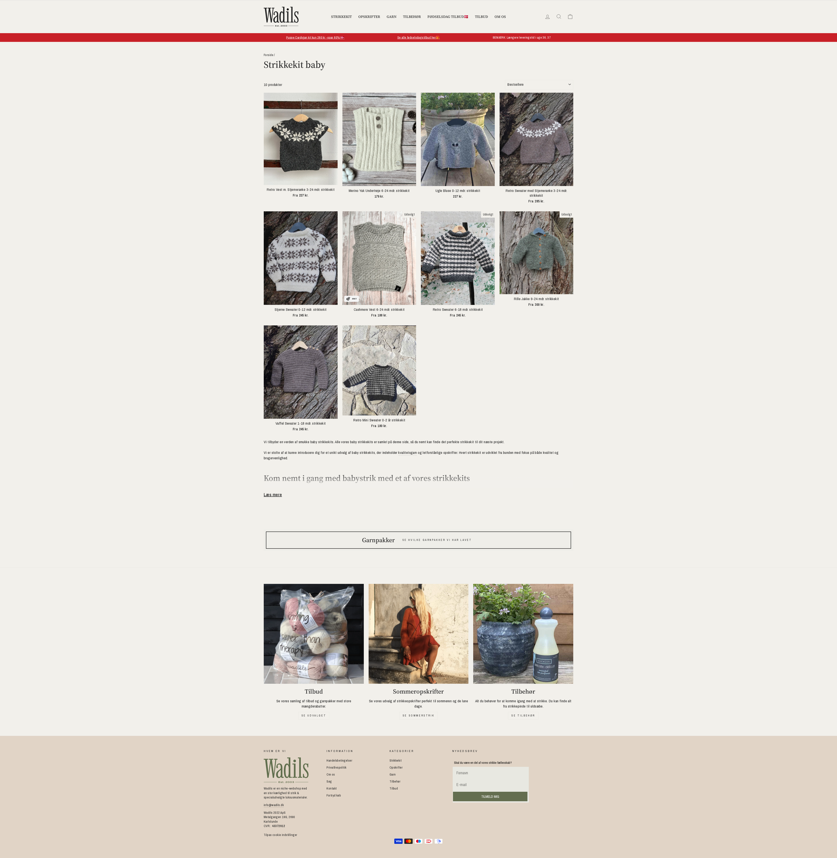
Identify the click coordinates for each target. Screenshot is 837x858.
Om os (500, 16)
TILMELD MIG (490, 796)
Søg (329, 781)
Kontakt (332, 788)
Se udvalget (313, 715)
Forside (268, 55)
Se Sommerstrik (418, 715)
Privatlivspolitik (336, 767)
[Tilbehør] (523, 634)
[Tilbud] (314, 634)
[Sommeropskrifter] (419, 634)
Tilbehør (412, 16)
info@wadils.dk (274, 805)
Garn (391, 16)
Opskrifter (369, 16)
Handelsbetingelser (339, 760)
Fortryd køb (334, 795)
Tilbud (481, 16)
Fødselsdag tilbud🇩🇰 (447, 16)
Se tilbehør (523, 715)
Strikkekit (341, 16)
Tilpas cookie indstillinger (280, 835)
